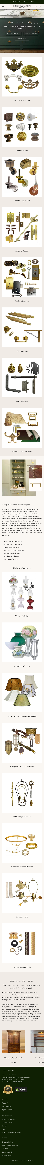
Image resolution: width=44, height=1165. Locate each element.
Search (4, 1126)
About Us (5, 1103)
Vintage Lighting (31, 33)
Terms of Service (7, 1152)
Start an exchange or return (11, 1132)
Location (5, 1149)
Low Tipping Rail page (11, 556)
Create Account (7, 1122)
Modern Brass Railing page (13, 544)
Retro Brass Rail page (11, 559)
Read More (13, 1062)
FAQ (3, 1129)
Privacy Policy (6, 1155)
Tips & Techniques (8, 1110)
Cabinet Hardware (13, 33)
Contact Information (8, 1119)
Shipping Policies (7, 1142)
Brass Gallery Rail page (11, 547)
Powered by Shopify (28, 1161)
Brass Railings (22, 38)
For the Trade (6, 1106)
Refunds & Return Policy (10, 1145)
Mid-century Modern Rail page (14, 550)
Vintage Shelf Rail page (12, 553)
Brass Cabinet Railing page (13, 541)
